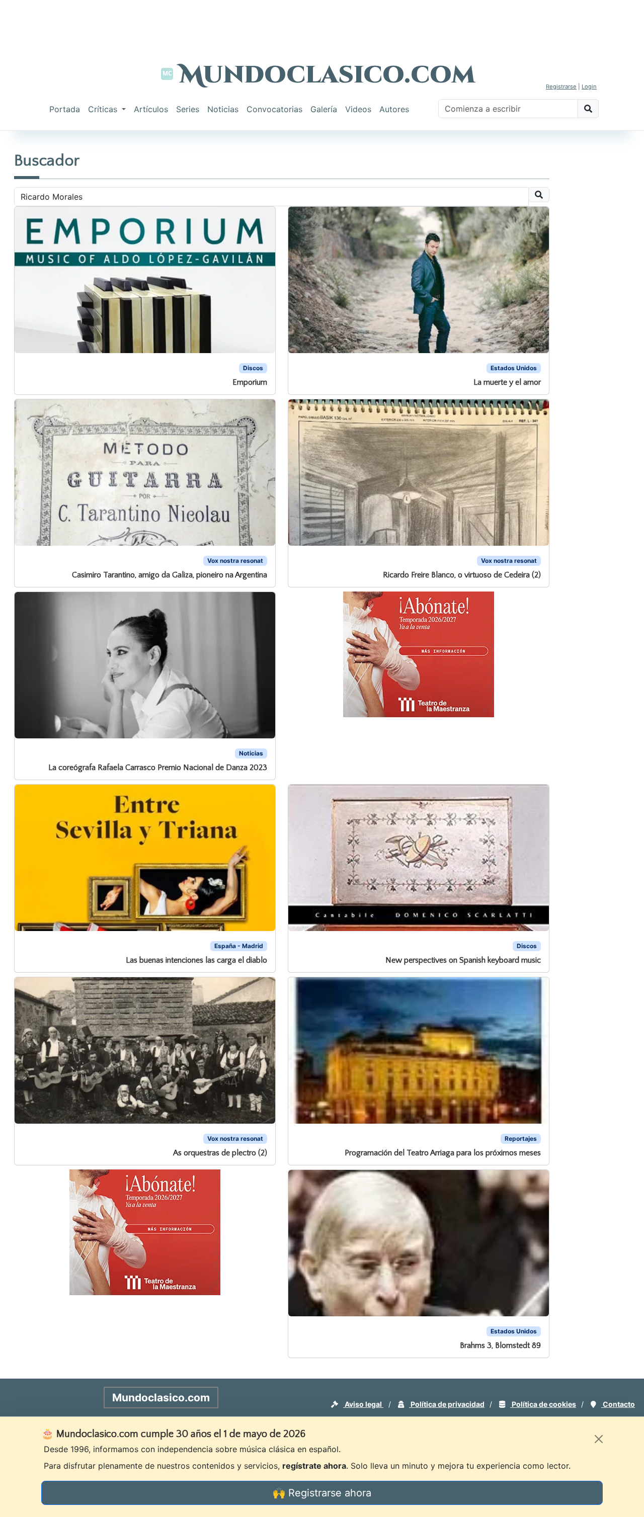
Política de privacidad (447, 1404)
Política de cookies (543, 1404)
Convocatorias (274, 109)
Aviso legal (363, 1404)
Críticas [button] (104, 109)
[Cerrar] (599, 1439)
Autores (394, 109)
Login (589, 86)
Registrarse (561, 86)
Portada (64, 109)
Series (187, 109)
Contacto (618, 1404)
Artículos (151, 109)
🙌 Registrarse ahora (322, 1493)
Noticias (222, 109)
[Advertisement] (322, 22)
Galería (323, 109)
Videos (358, 109)
